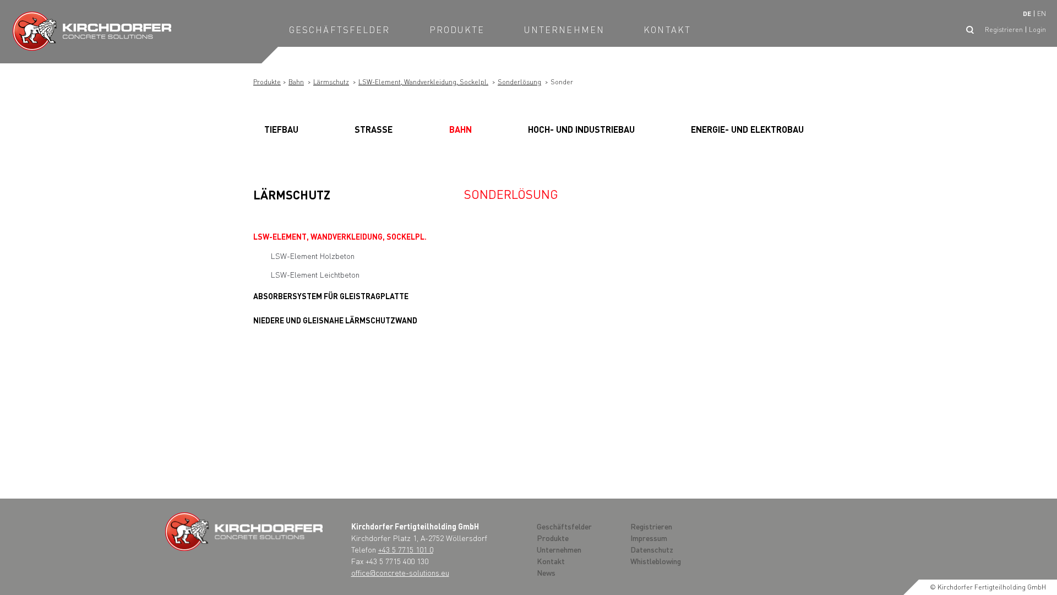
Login (1037, 29)
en (1041, 13)
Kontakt (667, 29)
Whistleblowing (655, 561)
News (546, 572)
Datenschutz (651, 549)
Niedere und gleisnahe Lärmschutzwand (335, 320)
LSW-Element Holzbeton (313, 256)
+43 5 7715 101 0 (405, 549)
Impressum (648, 538)
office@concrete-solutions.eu (400, 572)
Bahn (296, 82)
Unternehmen (564, 29)
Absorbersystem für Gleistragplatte (330, 296)
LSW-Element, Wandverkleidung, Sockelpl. (423, 82)
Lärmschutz (331, 82)
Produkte (457, 29)
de (1027, 13)
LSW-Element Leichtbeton (315, 274)
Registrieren (1004, 29)
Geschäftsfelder (339, 29)
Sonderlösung (519, 82)
